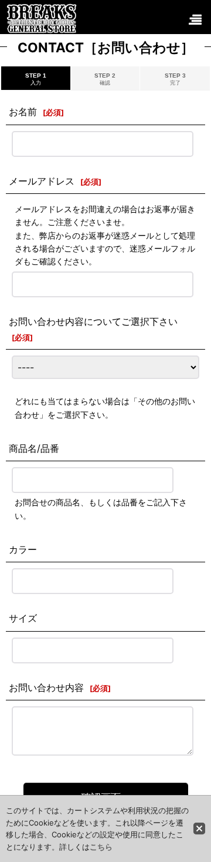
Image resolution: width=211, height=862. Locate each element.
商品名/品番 (34, 448)
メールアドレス (41, 181)
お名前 (23, 112)
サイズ (23, 618)
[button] (194, 20)
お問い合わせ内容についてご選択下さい (93, 321)
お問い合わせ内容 (46, 687)
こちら (101, 846)
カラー (23, 549)
